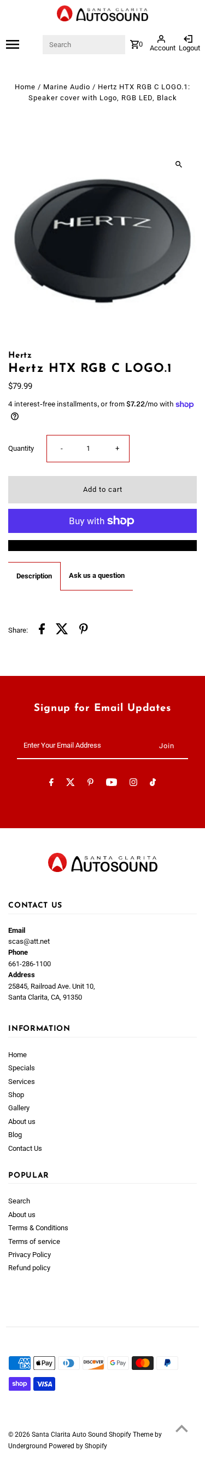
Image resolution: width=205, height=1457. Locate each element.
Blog (15, 1135)
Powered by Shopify (78, 1446)
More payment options (102, 545)
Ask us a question (97, 575)
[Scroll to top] (181, 1428)
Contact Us (25, 1148)
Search (19, 1201)
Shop (16, 1095)
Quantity (21, 448)
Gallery (19, 1108)
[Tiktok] (153, 784)
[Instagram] (133, 784)
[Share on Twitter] (62, 630)
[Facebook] (51, 784)
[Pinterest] (90, 784)
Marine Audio (66, 87)
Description (34, 576)
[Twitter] (70, 784)
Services (21, 1081)
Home (25, 87)
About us (22, 1121)
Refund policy (29, 1268)
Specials (21, 1068)
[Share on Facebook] (42, 630)
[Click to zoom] (179, 164)
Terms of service (34, 1241)
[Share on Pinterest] (83, 630)
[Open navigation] (24, 44)
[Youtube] (111, 784)
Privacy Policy (29, 1255)
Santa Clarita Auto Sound (70, 1434)
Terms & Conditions (38, 1228)
